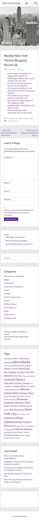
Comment (9, 157)
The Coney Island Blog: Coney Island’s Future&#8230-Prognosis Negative (21, 90)
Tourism (26, 432)
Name (7, 183)
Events (6, 290)
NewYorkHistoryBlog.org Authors (19, 244)
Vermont (6, 438)
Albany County (11, 369)
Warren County (15, 438)
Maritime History (24, 396)
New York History (12, 3)
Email (7, 191)
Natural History (10, 308)
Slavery (20, 432)
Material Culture (10, 400)
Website (7, 199)
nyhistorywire (13, 422)
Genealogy (30, 386)
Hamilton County (14, 390)
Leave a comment (12, 121)
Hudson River (27, 393)
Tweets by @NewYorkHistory (15, 332)
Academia (15, 359)
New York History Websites (16, 241)
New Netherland (17, 410)
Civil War (18, 376)
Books (6, 280)
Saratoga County (10, 432)
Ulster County (25, 435)
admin (21, 70)
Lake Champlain (10, 396)
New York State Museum (23, 414)
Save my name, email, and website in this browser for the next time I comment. (18, 212)
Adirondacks (21, 362)
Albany (29, 366)
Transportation (11, 435)
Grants (6, 390)
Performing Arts (30, 426)
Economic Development (14, 287)
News (6, 311)
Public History (9, 315)
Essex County (22, 383)
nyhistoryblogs (27, 118)
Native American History (15, 406)
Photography (8, 430)
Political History (23, 429)
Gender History (20, 386)
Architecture (23, 372)
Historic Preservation (12, 297)
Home (6, 235)
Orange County (20, 426)
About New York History (15, 237)
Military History (10, 304)
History (7, 301)
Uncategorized (12, 118)
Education (9, 383)
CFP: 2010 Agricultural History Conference (9, 132)
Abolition (7, 359)
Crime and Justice (28, 376)
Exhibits (7, 294)
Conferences (9, 283)
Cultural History (14, 379)
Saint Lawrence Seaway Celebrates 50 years (29, 132)
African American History (14, 276)
